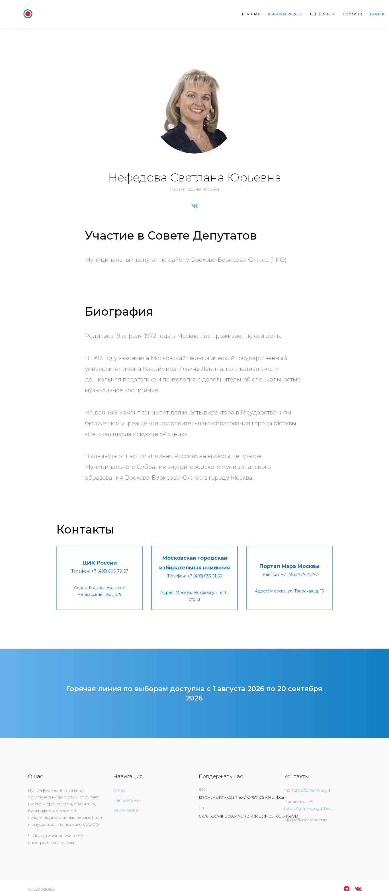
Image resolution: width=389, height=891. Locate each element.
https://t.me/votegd (311, 790)
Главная (251, 14)
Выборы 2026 (283, 14)
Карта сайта (125, 810)
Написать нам (127, 800)
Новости (353, 14)
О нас (119, 790)
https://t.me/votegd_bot (307, 808)
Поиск (377, 14)
